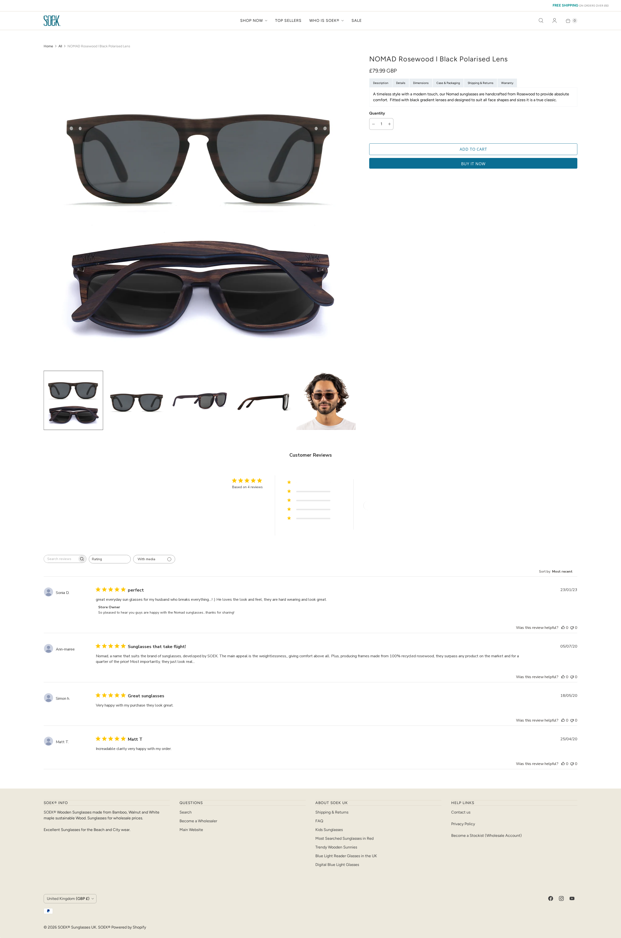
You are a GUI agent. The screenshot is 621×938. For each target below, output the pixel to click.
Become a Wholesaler (198, 821)
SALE (356, 20)
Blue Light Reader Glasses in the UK (346, 856)
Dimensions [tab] (421, 83)
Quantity (377, 113)
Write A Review (381, 505)
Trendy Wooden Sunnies (336, 847)
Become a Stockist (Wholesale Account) (486, 835)
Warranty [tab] (507, 83)
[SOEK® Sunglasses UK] (52, 20)
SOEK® (50, 812)
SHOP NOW (251, 20)
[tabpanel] (473, 97)
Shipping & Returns (331, 812)
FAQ (319, 821)
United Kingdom (68, 898)
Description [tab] (380, 83)
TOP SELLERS (288, 20)
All (60, 46)
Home (48, 46)
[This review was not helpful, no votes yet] (572, 627)
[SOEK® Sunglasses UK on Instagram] (561, 898)
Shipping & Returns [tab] (480, 83)
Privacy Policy (463, 824)
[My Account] (554, 20)
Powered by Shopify (128, 927)
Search (186, 812)
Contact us (460, 812)
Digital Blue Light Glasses (337, 864)
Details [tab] (400, 83)
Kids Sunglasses (329, 829)
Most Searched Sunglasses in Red (344, 838)
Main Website (191, 829)
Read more (205, 661)
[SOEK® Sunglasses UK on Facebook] (550, 898)
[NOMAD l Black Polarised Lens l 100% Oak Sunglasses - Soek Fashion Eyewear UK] (200, 211)
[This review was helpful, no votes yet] (563, 627)
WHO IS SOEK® (324, 20)
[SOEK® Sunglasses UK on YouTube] (572, 898)
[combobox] (110, 559)
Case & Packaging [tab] (448, 83)
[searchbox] (60, 559)
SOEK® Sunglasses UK (77, 927)
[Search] (541, 20)
